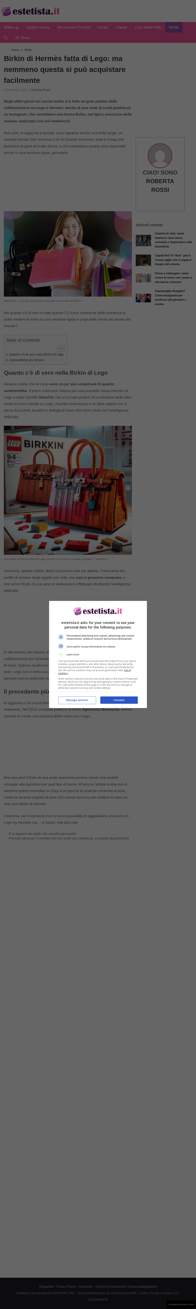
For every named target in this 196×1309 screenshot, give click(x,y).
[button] (98, 654)
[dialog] (98, 654)
